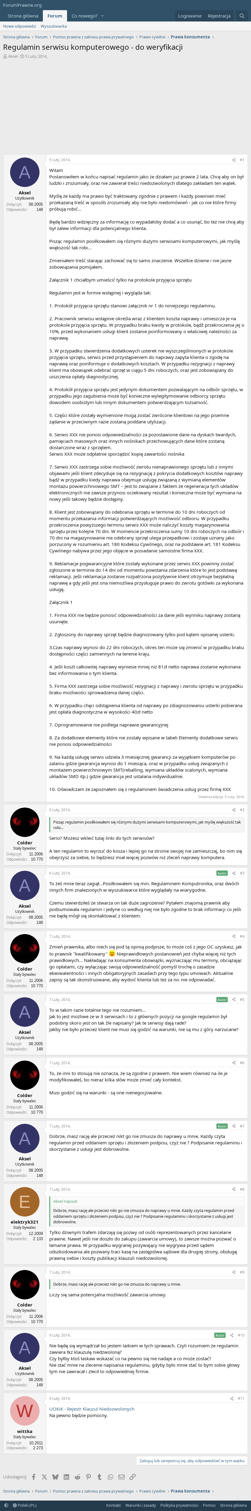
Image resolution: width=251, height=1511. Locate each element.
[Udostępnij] (234, 160)
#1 (242, 159)
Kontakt (113, 1505)
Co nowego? (85, 16)
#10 (241, 1335)
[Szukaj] (242, 15)
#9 (242, 1272)
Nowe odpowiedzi (19, 26)
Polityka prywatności (179, 1505)
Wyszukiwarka (54, 26)
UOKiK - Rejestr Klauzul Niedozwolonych (91, 1409)
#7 (242, 1126)
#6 (242, 1062)
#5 (242, 999)
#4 (242, 936)
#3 (242, 873)
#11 (241, 1398)
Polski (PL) (26, 1505)
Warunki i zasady (141, 1505)
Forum (54, 16)
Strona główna (23, 16)
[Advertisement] (125, 108)
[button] (102, 15)
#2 (242, 809)
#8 (242, 1189)
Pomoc (209, 1505)
